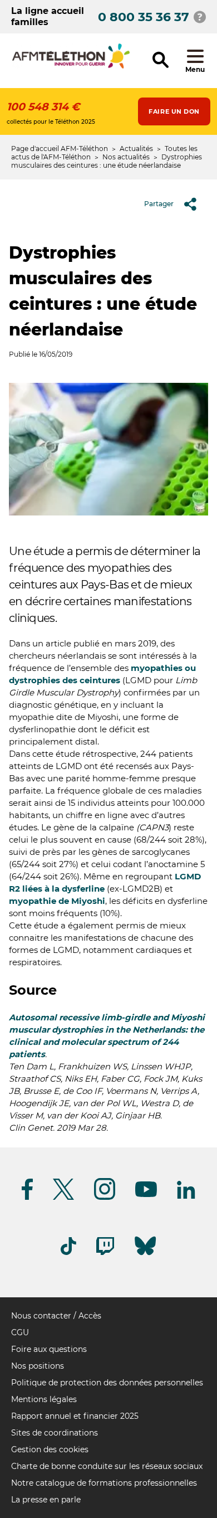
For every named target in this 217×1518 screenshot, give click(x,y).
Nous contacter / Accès (56, 1316)
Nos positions (37, 1366)
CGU (20, 1332)
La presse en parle (46, 1500)
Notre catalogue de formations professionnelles (104, 1483)
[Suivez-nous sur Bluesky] (145, 1255)
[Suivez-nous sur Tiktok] (68, 1253)
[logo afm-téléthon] (71, 66)
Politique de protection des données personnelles (107, 1383)
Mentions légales (44, 1399)
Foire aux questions (49, 1349)
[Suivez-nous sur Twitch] (105, 1253)
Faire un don (174, 111)
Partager (159, 204)
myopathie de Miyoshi (57, 901)
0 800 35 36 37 (143, 17)
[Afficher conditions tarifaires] (200, 17)
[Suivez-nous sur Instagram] (104, 1197)
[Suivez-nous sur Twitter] (63, 1197)
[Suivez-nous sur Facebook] (27, 1197)
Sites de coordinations (54, 1433)
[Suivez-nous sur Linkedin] (186, 1196)
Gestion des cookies (49, 1449)
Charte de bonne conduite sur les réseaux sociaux (107, 1466)
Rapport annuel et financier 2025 (75, 1416)
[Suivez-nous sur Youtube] (146, 1195)
